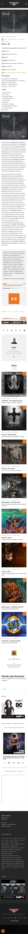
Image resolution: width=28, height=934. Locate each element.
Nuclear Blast (17, 859)
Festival (22, 847)
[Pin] (11, 330)
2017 (20, 838)
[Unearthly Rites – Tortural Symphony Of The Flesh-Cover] (14, 384)
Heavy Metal (13, 851)
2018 (10, 311)
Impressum (16, 914)
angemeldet (10, 678)
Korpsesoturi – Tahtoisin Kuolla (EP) (9, 434)
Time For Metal (16, 866)
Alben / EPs (11, 39)
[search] (24, 689)
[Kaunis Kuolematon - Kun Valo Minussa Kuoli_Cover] (14, 485)
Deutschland (6, 847)
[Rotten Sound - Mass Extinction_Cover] (14, 452)
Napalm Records (6, 859)
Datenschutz (22, 914)
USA (3, 868)
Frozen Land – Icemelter (7, 537)
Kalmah (22, 311)
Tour (23, 866)
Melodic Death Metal (8, 855)
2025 (3, 842)
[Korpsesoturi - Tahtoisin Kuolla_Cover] (14, 418)
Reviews (15, 39)
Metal (17, 855)
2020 (7, 840)
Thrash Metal (6, 866)
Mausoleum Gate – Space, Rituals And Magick (11, 640)
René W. (5, 39)
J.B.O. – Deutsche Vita (14, 658)
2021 (11, 840)
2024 (24, 840)
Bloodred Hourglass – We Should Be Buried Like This (12, 607)
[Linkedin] (12, 917)
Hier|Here (13, 824)
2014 (7, 838)
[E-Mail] (15, 330)
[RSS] (18, 917)
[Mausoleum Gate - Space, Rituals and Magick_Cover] (14, 624)
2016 (16, 838)
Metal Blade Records (8, 857)
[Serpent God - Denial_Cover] (14, 555)
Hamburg (11, 849)
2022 (16, 840)
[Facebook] (3, 917)
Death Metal (14, 845)
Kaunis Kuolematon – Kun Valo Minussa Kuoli (11, 502)
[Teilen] (3, 330)
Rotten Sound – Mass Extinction (8, 468)
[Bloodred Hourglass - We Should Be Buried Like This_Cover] (14, 590)
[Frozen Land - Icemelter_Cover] (14, 521)
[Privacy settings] (3, 931)
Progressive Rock (19, 863)
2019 (3, 840)
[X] (6, 917)
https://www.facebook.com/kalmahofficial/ (15, 72)
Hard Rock (5, 851)
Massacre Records (7, 853)
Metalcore (19, 857)
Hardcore (19, 849)
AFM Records (14, 842)
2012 (3, 838)
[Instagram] (9, 917)
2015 (11, 838)
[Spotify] (15, 917)
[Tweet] (7, 330)
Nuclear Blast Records (8, 861)
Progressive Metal (7, 863)
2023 (20, 840)
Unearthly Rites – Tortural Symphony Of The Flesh (12, 400)
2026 (7, 842)
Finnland (16, 311)
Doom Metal (14, 847)
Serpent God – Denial (6, 571)
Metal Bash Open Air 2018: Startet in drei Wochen (14, 665)
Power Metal (20, 861)
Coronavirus (6, 845)
